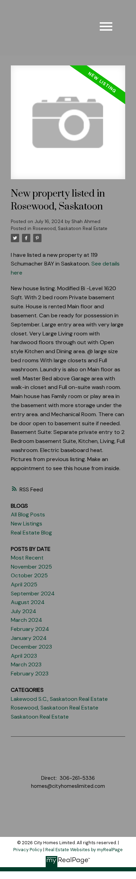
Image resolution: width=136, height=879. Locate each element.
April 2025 (24, 584)
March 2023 (26, 664)
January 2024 (29, 638)
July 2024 (23, 611)
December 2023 (31, 646)
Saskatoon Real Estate (40, 716)
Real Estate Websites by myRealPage (84, 850)
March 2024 (26, 620)
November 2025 (31, 566)
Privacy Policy (27, 850)
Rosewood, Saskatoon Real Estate (70, 228)
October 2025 (29, 575)
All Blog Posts (28, 514)
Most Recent (27, 557)
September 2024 (33, 593)
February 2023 (29, 673)
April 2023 (24, 655)
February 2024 (30, 629)
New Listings (26, 523)
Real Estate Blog (31, 532)
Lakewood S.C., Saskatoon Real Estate (59, 699)
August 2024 (28, 602)
